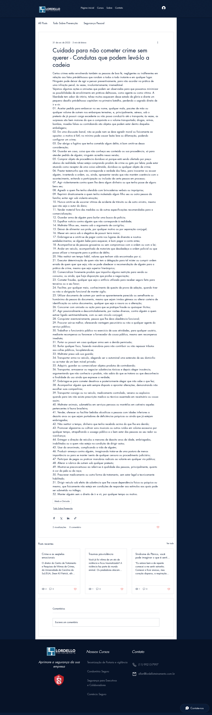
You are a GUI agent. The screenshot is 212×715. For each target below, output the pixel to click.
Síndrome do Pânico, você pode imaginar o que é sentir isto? (151, 555)
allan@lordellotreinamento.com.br (156, 673)
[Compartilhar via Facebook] (54, 518)
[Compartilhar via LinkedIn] (68, 518)
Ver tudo (170, 543)
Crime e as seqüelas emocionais (53, 555)
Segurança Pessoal (94, 23)
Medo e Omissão (62, 501)
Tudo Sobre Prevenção (65, 23)
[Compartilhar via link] (75, 518)
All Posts (42, 23)
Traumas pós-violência (101, 554)
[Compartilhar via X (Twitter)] (61, 518)
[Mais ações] (157, 42)
